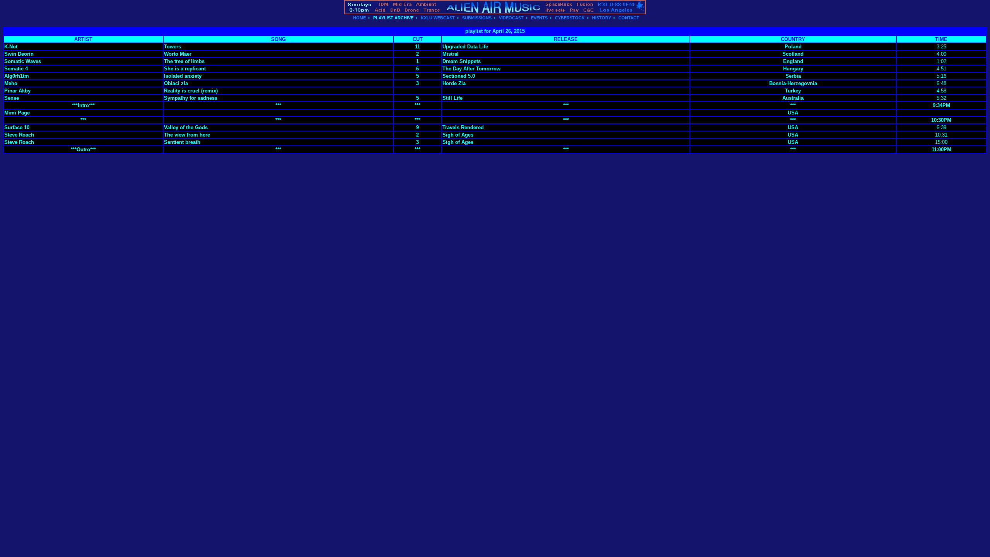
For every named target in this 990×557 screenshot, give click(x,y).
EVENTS (539, 17)
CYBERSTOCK (570, 17)
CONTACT (628, 17)
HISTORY (601, 17)
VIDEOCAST (511, 17)
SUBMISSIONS (477, 17)
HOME (359, 17)
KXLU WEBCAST (438, 17)
